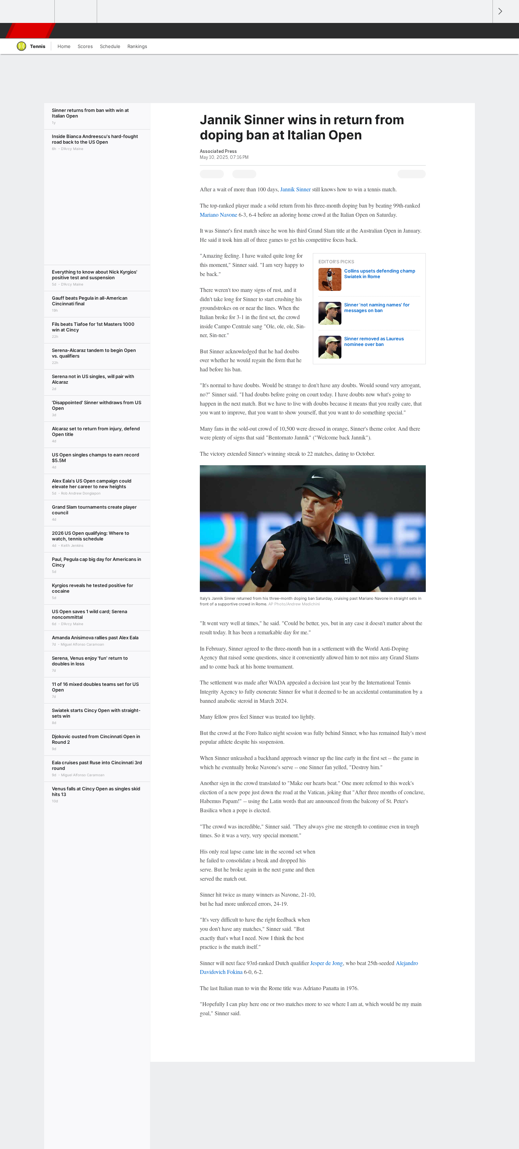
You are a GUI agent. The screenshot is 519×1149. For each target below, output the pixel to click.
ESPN (31, 30)
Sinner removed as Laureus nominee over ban (374, 341)
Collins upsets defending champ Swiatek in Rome (379, 273)
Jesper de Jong (326, 963)
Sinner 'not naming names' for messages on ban (377, 307)
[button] (484, 30)
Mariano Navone (218, 214)
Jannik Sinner (295, 189)
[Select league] (34, 11)
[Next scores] (500, 11)
